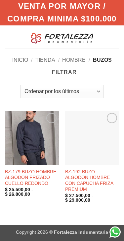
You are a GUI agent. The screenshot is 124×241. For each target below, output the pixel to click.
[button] (104, 37)
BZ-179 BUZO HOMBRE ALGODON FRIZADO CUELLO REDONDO (30, 177)
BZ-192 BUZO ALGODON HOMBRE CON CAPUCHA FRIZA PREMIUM (89, 180)
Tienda (45, 60)
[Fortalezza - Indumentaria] (62, 36)
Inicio (20, 60)
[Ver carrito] (115, 37)
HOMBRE (74, 60)
